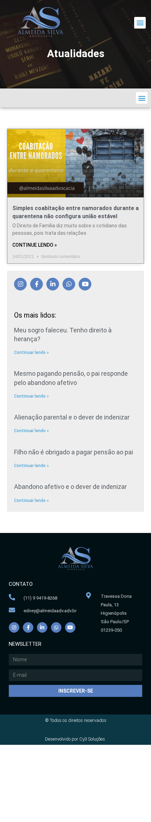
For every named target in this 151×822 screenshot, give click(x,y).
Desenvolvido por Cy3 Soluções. (75, 739)
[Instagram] (20, 284)
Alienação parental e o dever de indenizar (72, 417)
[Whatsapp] (69, 284)
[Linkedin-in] (52, 284)
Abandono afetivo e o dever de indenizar (70, 486)
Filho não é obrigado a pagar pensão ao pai (73, 452)
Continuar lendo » (31, 352)
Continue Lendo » (34, 245)
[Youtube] (85, 284)
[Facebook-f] (36, 284)
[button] (140, 23)
